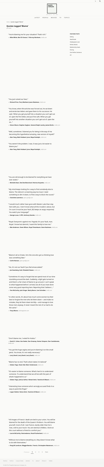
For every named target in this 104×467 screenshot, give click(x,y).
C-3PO (21, 215)
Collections (19, 461)
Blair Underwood (31, 365)
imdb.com (44, 37)
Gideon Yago (14, 365)
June (28, 137)
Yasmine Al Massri (43, 380)
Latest (37, 17)
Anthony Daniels (29, 215)
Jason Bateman (34, 102)
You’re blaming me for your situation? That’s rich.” (27, 34)
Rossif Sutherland (36, 433)
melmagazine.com (23, 311)
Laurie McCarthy (15, 433)
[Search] (100, 1)
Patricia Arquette (38, 183)
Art (71, 55)
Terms (50, 461)
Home (8, 22)
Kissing (72, 50)
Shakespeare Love (75, 42)
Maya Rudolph (35, 137)
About (38, 461)
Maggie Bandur (27, 445)
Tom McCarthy (14, 290)
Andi (20, 270)
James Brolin (50, 125)
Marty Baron (32, 290)
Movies (54, 17)
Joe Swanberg (14, 270)
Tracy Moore (14, 311)
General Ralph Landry (38, 125)
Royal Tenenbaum (35, 227)
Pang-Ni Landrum (15, 445)
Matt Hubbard (21, 137)
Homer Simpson (42, 341)
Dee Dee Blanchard (26, 183)
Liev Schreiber (41, 290)
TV (60, 17)
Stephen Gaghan (24, 125)
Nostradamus (25, 433)
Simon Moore (14, 125)
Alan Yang (13, 137)
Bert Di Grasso (22, 37)
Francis (35, 445)
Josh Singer (23, 290)
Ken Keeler (23, 341)
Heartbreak (73, 39)
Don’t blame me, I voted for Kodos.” (22, 338)
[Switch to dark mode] (95, 1)
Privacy (44, 461)
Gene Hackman (46, 227)
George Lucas (14, 215)
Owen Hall (22, 365)
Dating (72, 37)
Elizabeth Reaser (28, 270)
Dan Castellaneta (53, 341)
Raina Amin (23, 392)
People (45, 17)
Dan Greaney (32, 341)
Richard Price (14, 102)
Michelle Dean (14, 183)
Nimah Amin (32, 380)
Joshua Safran (23, 380)
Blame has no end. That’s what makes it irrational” (28, 362)
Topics (67, 17)
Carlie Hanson (14, 261)
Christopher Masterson (45, 445)
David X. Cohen (15, 341)
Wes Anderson (14, 227)
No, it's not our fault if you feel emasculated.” (26, 267)
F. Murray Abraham (34, 37)
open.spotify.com (28, 198)
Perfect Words (74, 44)
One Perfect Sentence (76, 52)
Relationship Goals (75, 47)
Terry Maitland (24, 102)
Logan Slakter (14, 392)
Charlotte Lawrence (16, 198)
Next (46, 452)
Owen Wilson (24, 227)
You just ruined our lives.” (18, 99)
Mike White (13, 37)
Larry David (13, 355)
